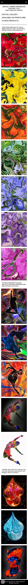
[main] (14, 14)
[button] (2, 2)
